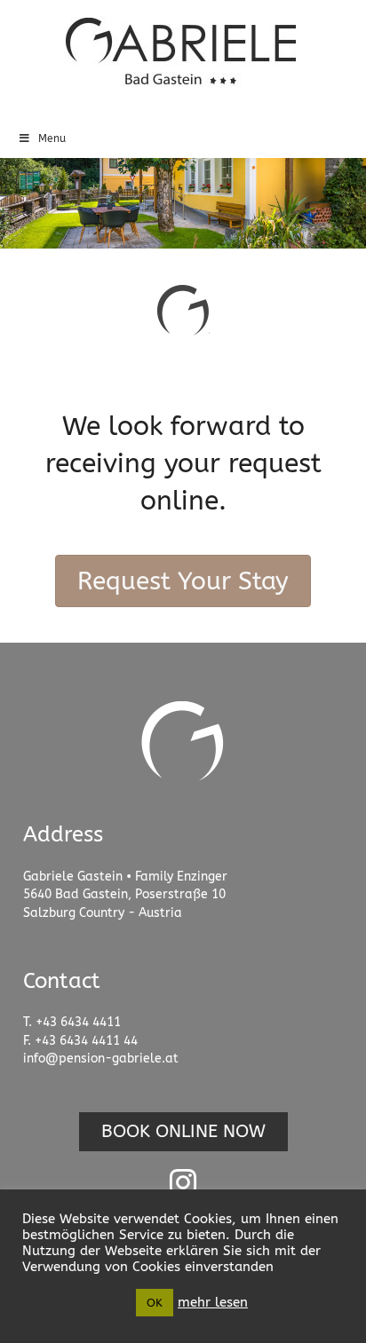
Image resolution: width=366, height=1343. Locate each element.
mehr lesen (213, 1302)
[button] (183, 1131)
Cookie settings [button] (75, 1302)
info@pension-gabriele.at (101, 1058)
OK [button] (155, 1302)
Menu (52, 138)
